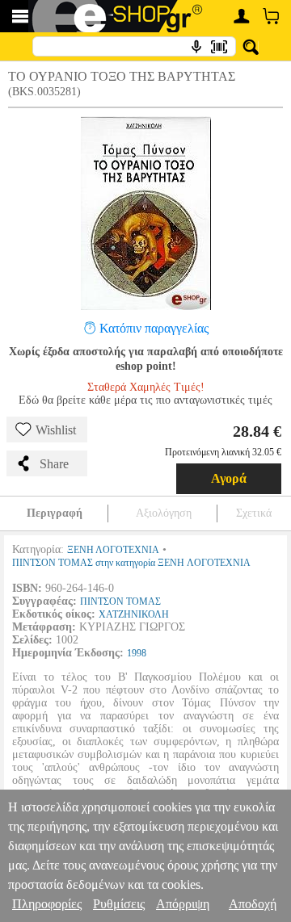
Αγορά (229, 478)
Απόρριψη (182, 904)
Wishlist (56, 430)
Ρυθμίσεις (119, 904)
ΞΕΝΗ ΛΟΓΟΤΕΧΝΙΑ (113, 549)
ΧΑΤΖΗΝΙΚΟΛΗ (134, 614)
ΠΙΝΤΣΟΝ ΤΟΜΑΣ (120, 601)
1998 (136, 653)
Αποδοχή (252, 904)
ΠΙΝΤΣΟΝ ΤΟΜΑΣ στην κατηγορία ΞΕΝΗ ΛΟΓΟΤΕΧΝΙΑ (131, 562)
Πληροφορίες (47, 904)
